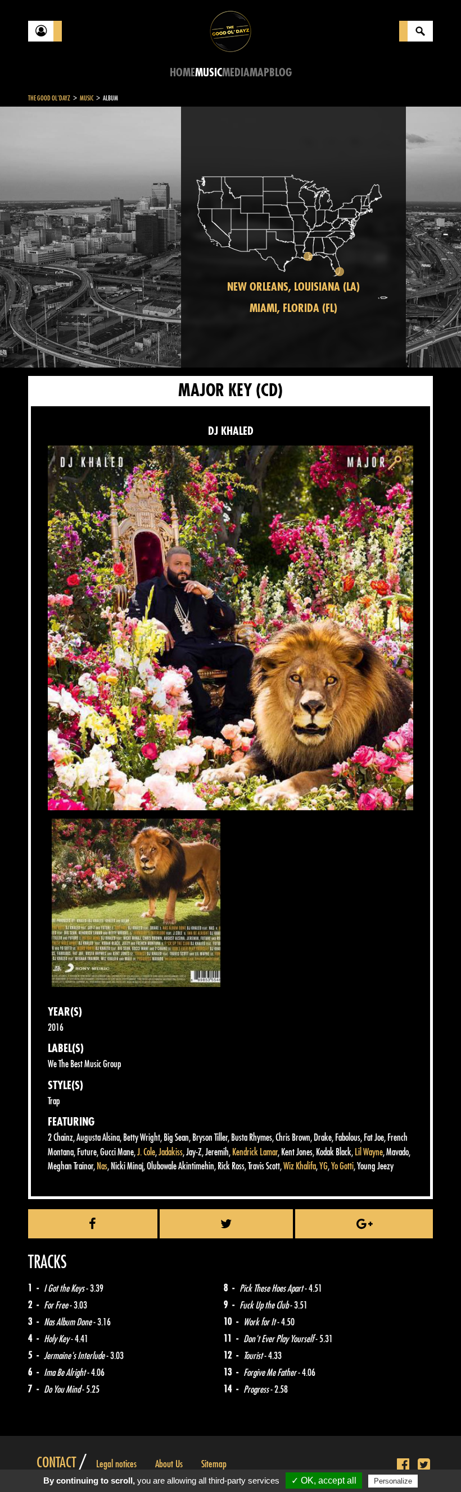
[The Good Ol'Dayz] (230, 30)
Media (236, 73)
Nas (102, 1166)
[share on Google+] (364, 1223)
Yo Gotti (342, 1166)
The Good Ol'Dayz (49, 98)
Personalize (393, 1481)
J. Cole (146, 1152)
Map (259, 73)
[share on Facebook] (92, 1223)
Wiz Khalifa (299, 1166)
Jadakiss (171, 1152)
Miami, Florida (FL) (293, 308)
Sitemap (214, 1464)
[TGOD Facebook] (403, 1465)
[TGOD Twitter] (424, 1465)
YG (323, 1166)
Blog (280, 73)
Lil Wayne (369, 1152)
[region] (293, 237)
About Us (169, 1464)
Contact (56, 1463)
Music (208, 73)
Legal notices (116, 1464)
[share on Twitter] (226, 1223)
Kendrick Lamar (255, 1152)
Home (182, 73)
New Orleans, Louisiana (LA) (293, 287)
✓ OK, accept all (323, 1480)
